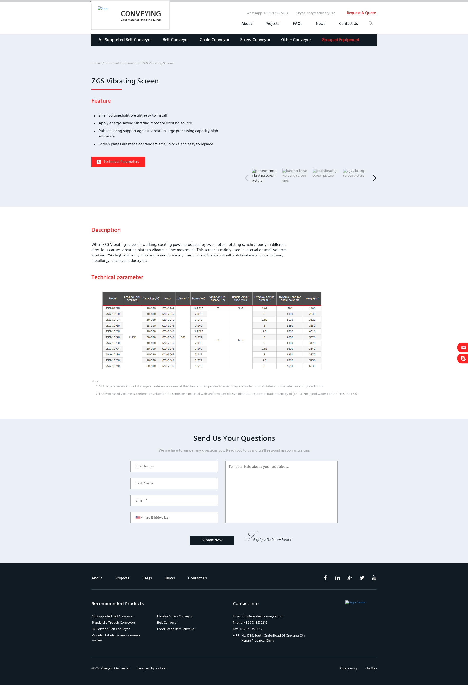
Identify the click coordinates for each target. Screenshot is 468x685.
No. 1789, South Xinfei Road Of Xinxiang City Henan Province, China (273, 638)
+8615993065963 (276, 13)
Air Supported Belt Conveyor (125, 40)
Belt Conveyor (176, 40)
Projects (272, 24)
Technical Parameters (121, 162)
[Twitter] (358, 579)
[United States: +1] (137, 517)
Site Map (371, 668)
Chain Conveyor (214, 40)
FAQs (297, 24)
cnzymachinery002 (321, 13)
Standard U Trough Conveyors (113, 623)
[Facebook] (322, 579)
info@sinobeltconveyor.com (262, 616)
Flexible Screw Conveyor (175, 616)
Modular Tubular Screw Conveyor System (115, 638)
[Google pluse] (346, 579)
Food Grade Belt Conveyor (176, 629)
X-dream (161, 668)
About (246, 24)
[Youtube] (370, 579)
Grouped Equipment (341, 40)
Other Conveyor (296, 40)
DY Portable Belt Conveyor (110, 629)
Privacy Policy (348, 668)
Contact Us (348, 24)
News (320, 24)
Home (95, 63)
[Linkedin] (334, 579)
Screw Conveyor (255, 40)
